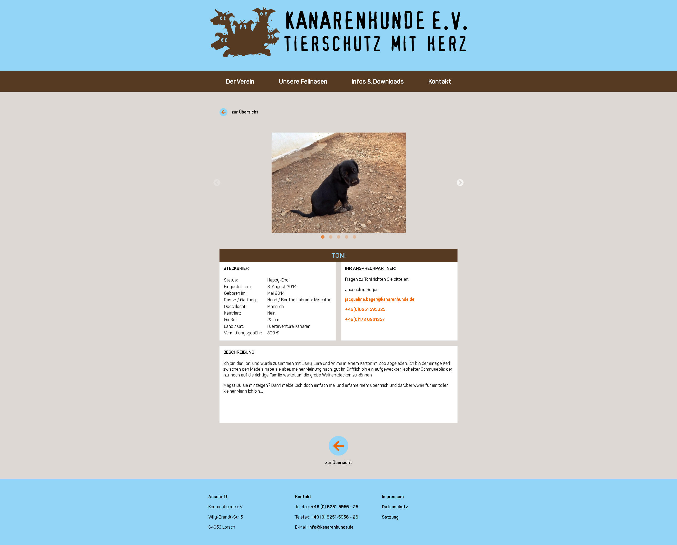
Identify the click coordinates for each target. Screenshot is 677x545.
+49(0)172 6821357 (365, 319)
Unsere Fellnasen (303, 81)
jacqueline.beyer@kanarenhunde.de (379, 299)
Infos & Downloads (377, 81)
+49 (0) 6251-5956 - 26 (334, 517)
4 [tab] (346, 237)
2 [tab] (330, 237)
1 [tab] (322, 237)
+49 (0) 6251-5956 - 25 (334, 506)
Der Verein (240, 81)
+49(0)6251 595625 (365, 309)
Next (460, 183)
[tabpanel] (338, 183)
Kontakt (439, 81)
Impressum (393, 496)
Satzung (390, 517)
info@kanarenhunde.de (331, 527)
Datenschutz (395, 506)
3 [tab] (338, 237)
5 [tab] (354, 237)
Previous (217, 183)
